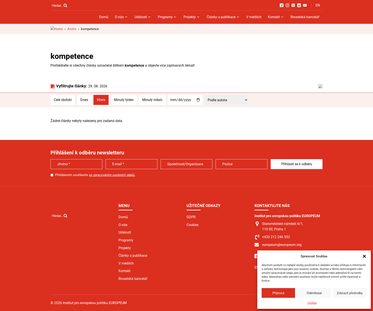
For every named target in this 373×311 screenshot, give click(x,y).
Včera (101, 100)
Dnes (84, 100)
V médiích (253, 17)
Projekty (189, 17)
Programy (165, 17)
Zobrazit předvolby (350, 293)
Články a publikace (221, 17)
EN (318, 5)
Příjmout (278, 293)
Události (140, 17)
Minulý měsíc (152, 100)
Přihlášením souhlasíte (95, 175)
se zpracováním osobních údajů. (112, 175)
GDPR (191, 217)
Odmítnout (314, 293)
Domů (103, 17)
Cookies (312, 303)
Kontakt (274, 17)
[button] (364, 256)
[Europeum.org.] (57, 29)
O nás (119, 17)
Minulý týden (124, 100)
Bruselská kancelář (305, 17)
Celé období (63, 100)
